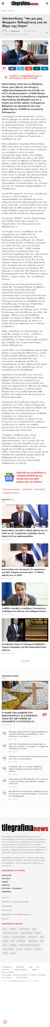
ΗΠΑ (12, 941)
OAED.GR (13, 929)
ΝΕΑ (41, 941)
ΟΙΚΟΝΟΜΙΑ (6, 892)
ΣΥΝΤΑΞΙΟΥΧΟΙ (8, 949)
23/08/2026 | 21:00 (8, 653)
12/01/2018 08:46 (29, 31)
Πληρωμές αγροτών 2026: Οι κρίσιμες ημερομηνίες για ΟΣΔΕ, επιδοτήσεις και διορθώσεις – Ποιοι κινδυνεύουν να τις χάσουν (28, 734)
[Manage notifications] (5, 1022)
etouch (35, 981)
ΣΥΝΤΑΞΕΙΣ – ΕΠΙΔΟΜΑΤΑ (12, 888)
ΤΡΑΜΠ (5, 953)
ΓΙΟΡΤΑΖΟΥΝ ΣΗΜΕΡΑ (10, 933)
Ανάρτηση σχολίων (20, 969)
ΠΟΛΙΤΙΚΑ (11, 10)
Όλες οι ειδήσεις (8, 972)
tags (30, 967)
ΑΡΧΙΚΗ (34, 969)
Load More (25, 661)
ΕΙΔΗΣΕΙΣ (6, 937)
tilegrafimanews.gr (17, 981)
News (5, 929)
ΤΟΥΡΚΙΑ (38, 949)
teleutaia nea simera (11, 489)
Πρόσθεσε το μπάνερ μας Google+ (15, 902)
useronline (5, 969)
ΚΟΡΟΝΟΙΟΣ (21, 941)
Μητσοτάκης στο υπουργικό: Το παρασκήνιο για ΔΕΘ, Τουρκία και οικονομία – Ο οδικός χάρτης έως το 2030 (23, 572)
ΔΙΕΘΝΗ (5, 882)
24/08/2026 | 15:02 (8, 539)
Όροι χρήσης (7, 906)
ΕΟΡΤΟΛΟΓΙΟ (32, 937)
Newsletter (20, 967)
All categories (7, 967)
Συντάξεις (28, 949)
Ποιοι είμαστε (7, 977)
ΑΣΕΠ (34, 929)
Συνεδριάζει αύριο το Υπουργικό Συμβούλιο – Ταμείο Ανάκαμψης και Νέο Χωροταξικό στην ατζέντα (24, 647)
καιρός (13, 953)
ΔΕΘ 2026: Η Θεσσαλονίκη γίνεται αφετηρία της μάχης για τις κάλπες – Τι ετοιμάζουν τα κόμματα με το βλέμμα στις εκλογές (28, 746)
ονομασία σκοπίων (11, 493)
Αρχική (4, 10)
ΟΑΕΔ (5, 945)
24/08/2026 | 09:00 (8, 614)
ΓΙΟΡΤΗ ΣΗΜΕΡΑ (26, 933)
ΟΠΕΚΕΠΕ (13, 945)
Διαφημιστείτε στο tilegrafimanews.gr (16, 914)
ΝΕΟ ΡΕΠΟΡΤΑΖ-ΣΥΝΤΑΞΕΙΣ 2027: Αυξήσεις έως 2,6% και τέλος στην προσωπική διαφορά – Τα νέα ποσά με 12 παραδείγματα (28, 794)
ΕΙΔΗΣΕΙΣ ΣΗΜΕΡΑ (19, 937)
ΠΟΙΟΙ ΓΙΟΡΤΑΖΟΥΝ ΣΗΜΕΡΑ (29, 945)
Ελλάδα (5, 941)
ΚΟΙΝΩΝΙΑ (6, 885)
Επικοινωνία (6, 910)
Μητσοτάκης (40, 489)
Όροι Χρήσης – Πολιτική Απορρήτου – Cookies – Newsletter (24, 975)
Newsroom (15, 31)
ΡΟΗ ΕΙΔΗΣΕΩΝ (22, 977)
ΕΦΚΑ (42, 937)
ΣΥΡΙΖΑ (19, 949)
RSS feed (5, 919)
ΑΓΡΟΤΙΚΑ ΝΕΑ (24, 929)
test (38, 967)
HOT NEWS (6, 878)
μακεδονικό (27, 489)
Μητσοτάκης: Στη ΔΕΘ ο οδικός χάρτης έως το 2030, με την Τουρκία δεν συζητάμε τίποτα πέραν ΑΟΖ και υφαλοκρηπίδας (25, 533)
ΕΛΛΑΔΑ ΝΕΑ (7, 875)
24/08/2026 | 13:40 (8, 578)
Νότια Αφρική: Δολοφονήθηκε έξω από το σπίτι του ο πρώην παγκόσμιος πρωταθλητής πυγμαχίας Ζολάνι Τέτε (28, 781)
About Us (5, 897)
